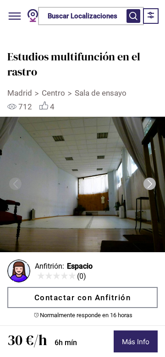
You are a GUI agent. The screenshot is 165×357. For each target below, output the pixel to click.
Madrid (19, 92)
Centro (53, 92)
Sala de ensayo (101, 92)
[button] (149, 184)
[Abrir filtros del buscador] (133, 16)
